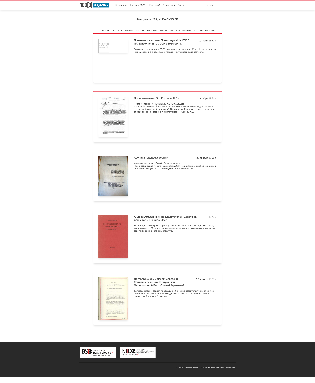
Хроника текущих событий (151, 157)
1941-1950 (152, 31)
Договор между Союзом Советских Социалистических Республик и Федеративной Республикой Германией (159, 282)
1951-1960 (163, 31)
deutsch (211, 5)
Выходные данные (191, 367)
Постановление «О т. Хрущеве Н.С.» (156, 98)
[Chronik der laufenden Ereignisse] (113, 176)
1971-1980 (186, 31)
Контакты (179, 367)
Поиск (181, 5)
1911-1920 (117, 31)
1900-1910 (105, 31)
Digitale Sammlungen (129, 354)
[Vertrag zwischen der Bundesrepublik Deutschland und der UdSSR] (113, 298)
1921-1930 (128, 31)
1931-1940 (140, 31)
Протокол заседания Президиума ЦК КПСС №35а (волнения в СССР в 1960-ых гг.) (161, 42)
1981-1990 (198, 31)
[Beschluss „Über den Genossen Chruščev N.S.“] (113, 117)
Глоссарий (154, 5)
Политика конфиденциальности (212, 367)
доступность (230, 367)
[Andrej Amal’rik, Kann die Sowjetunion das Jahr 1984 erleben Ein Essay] (113, 236)
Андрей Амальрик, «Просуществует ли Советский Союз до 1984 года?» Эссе (165, 218)
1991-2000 (209, 31)
